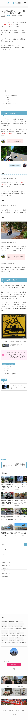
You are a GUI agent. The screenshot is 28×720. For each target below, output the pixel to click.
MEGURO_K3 (4, 621)
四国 (8, 97)
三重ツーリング (10, 628)
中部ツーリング (6, 565)
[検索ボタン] (25, 3)
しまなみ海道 (4, 624)
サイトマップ (22, 710)
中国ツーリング (6, 571)
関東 (8, 99)
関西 (8, 101)
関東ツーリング (6, 562)
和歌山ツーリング (12, 630)
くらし (17, 710)
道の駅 (9, 642)
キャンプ (14, 624)
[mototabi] (14, 3)
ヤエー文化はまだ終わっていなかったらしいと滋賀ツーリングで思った (17, 387)
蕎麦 (2, 642)
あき (17, 621)
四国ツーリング (6, 573)
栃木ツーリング (5, 637)
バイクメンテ (4, 626)
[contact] (14, 669)
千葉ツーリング (5, 630)
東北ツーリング (6, 560)
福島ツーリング (5, 640)
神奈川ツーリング (19, 637)
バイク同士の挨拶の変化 (11, 95)
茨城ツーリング (20, 640)
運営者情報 (14, 664)
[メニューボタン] (3, 3)
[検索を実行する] (25, 544)
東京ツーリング (23, 635)
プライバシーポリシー (14, 712)
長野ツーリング (15, 642)
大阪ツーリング (12, 633)
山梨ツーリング (15, 635)
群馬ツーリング (12, 640)
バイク (8, 15)
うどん (21, 621)
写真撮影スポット (18, 628)
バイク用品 (11, 626)
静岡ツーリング (23, 642)
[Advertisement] (14, 69)
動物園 (24, 628)
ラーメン (3, 628)
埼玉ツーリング (5, 633)
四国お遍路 (5, 576)
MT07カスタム (12, 621)
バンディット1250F (18, 626)
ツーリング (5, 557)
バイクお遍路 (20, 624)
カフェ (10, 624)
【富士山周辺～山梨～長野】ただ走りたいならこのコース (17, 344)
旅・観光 (13, 710)
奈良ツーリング (5, 635)
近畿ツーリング (6, 568)
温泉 (10, 637)
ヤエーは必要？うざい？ (11, 103)
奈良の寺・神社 (20, 633)
